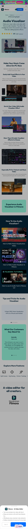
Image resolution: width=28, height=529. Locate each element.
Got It (6, 524)
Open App (18, 524)
